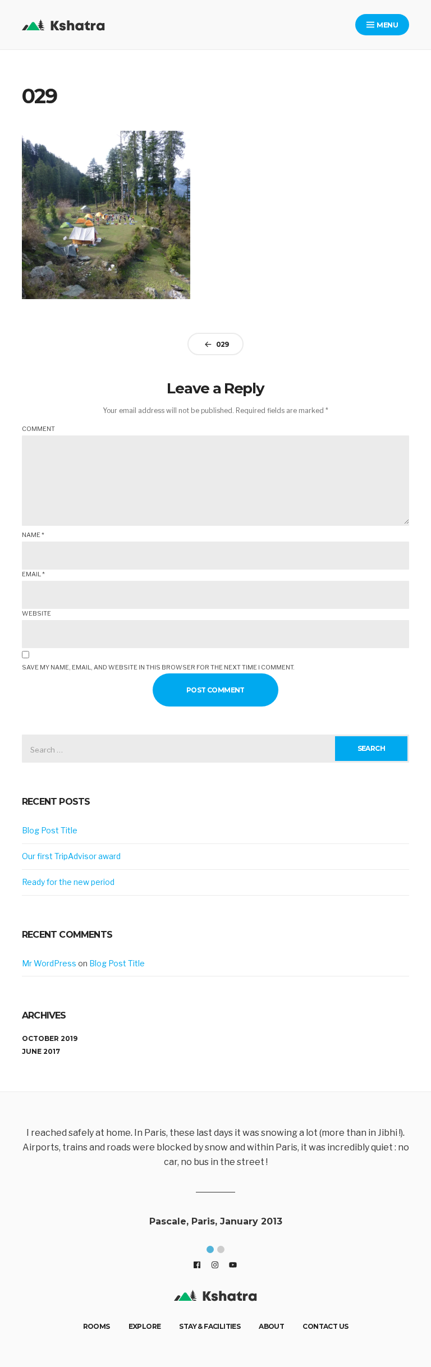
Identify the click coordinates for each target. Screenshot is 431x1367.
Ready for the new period (68, 882)
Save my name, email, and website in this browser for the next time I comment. (158, 667)
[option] (222, 1179)
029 (222, 344)
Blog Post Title (49, 830)
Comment (38, 429)
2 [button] (220, 1249)
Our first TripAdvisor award (71, 856)
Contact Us (325, 1326)
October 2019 (49, 1038)
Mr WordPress (49, 963)
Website (36, 613)
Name (33, 535)
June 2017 (41, 1051)
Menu (386, 25)
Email (33, 574)
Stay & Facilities (209, 1326)
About (271, 1326)
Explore (145, 1326)
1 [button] (210, 1249)
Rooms (96, 1326)
